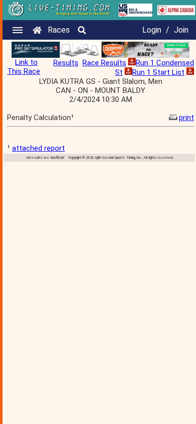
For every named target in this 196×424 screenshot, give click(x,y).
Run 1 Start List (158, 72)
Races (59, 30)
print (186, 117)
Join (181, 30)
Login (151, 30)
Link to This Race (23, 67)
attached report (38, 148)
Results (65, 62)
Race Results (104, 62)
